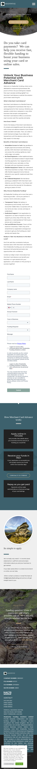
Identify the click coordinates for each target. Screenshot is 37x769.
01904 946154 (8, 702)
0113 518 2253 (27, 640)
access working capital (18, 93)
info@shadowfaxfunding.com (13, 578)
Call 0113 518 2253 (18, 22)
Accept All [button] (19, 763)
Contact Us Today (18, 475)
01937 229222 (8, 704)
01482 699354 (8, 706)
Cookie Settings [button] (9, 763)
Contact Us (18, 28)
